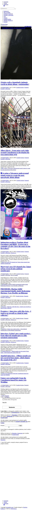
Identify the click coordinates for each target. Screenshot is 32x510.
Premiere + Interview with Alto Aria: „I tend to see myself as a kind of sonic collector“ (16, 313)
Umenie (5, 17)
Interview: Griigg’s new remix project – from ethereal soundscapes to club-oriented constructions (16, 336)
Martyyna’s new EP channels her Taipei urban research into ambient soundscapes (16, 269)
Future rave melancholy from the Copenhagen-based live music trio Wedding (13, 380)
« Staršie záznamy (5, 395)
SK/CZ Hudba (14, 275)
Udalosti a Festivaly (8, 13)
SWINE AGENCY (8, 20)
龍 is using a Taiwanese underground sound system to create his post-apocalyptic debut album (15, 175)
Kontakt (5, 22)
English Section (7, 19)
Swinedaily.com (9, 507)
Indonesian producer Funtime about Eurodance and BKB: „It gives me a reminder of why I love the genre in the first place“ (15, 245)
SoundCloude (15, 434)
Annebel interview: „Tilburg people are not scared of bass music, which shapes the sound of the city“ (16, 358)
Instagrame (19, 433)
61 (5, 397)
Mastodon (14, 433)
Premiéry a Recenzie (8, 15)
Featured (26, 87)
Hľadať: (2, 425)
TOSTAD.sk (13, 508)
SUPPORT (28, 26)
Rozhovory (6, 11)
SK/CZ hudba (7, 12)
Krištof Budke (5, 87)
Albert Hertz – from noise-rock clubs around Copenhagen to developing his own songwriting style (15, 152)
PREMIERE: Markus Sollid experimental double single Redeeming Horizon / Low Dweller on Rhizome (15, 291)
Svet (5, 16)
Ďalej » (8, 397)
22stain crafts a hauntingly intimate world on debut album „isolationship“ (15, 83)
